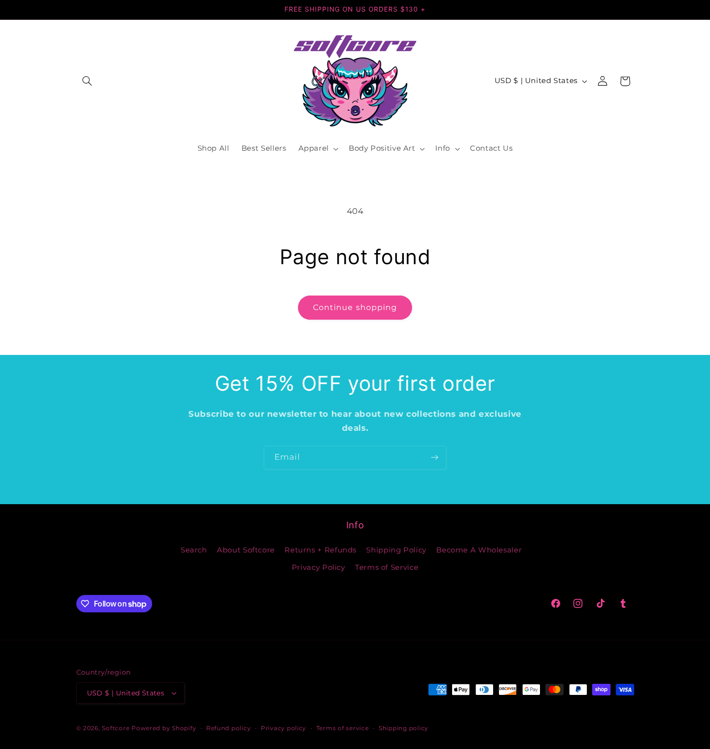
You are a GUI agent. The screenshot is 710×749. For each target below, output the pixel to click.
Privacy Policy (318, 567)
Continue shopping (355, 307)
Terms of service (342, 728)
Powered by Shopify (163, 728)
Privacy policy (283, 728)
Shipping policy (403, 728)
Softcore (115, 728)
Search (194, 550)
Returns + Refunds (320, 550)
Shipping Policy (396, 550)
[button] (87, 81)
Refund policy (228, 728)
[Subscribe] (435, 457)
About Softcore (246, 550)
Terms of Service (386, 567)
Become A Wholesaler (479, 550)
